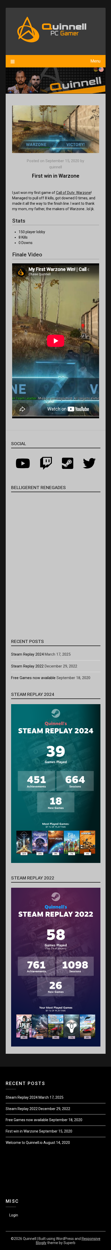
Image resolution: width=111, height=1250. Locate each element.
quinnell (55, 167)
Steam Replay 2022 (27, 666)
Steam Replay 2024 (27, 654)
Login (13, 1215)
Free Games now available (33, 677)
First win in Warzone (22, 1131)
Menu (95, 61)
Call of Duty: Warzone (73, 193)
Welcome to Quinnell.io (24, 1143)
